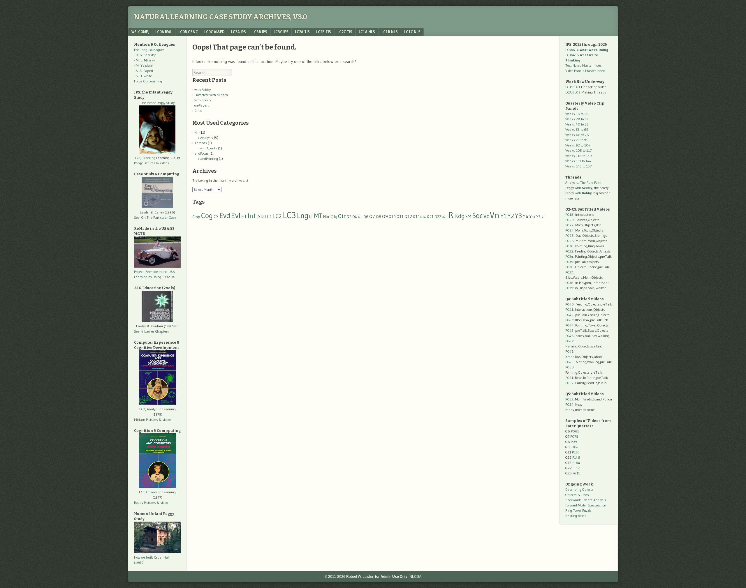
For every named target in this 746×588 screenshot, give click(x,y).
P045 (569, 330)
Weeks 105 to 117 (578, 150)
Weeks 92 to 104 (577, 145)
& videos (162, 163)
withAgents (208, 148)
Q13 (416, 216)
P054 (569, 404)
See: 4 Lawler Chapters (151, 331)
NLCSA (415, 577)
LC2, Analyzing (150, 409)
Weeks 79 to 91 (576, 140)
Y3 (518, 216)
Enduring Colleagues (149, 49)
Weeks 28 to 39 (576, 119)
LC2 (277, 216)
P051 (569, 377)
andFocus (201, 153)
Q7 (372, 216)
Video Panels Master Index (585, 70)
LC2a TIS (302, 31)
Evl (235, 215)
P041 (569, 309)
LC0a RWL (163, 31)
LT (311, 216)
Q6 (365, 216)
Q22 (437, 216)
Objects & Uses (577, 494)
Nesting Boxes (575, 515)
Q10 (392, 217)
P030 (569, 246)
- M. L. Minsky (144, 60)
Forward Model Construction (585, 505)
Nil (196, 132)
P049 (569, 362)
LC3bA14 (586, 49)
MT (318, 216)
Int (252, 215)
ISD (260, 216)
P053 (569, 399)
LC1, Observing (150, 492)
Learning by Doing (147, 277)
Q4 (354, 217)
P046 (569, 335)
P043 (569, 320)
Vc (486, 216)
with (583, 188)
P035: (570, 261)
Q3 (348, 216)
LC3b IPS (259, 31)
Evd (224, 215)
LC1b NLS (389, 31)
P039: (569, 288)
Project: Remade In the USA (154, 271)
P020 (569, 220)
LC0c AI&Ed (214, 31)
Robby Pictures (145, 502)
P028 (569, 241)
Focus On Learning (148, 81)
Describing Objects (579, 489)
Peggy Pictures (144, 163)
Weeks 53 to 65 (576, 129)
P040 (569, 304)
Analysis (206, 137)
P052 (569, 383)
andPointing (209, 158)
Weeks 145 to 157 (578, 166)
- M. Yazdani (143, 65)
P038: (569, 282)
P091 (575, 441)
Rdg (459, 216)
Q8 (378, 216)
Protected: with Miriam (211, 95)
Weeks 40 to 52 (577, 124)
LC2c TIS (344, 31)
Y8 (543, 217)
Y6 (532, 216)
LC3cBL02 (572, 92)
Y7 (538, 216)
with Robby (202, 89)
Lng (302, 215)
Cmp (196, 216)
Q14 (423, 217)
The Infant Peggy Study (157, 102)
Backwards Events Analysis (585, 500)
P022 (569, 225)
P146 (576, 457)
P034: (569, 256)
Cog (207, 215)
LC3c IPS (281, 31)
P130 (576, 452)
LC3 (289, 215)
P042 (569, 314)
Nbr (326, 216)
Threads (200, 143)
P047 (569, 341)
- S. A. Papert (143, 70)
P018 (569, 214)
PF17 (576, 468)
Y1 (503, 216)
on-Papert (201, 105)
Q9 (385, 216)
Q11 (400, 216)
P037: (569, 272)
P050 (569, 367)
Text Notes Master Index (583, 65)
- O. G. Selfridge (145, 55)
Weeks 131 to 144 (578, 161)
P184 (576, 462)
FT (244, 216)
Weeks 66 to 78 (577, 135)
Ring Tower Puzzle (578, 510)
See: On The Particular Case (155, 217)
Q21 (430, 216)
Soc (477, 215)
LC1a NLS (367, 31)
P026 (569, 235)
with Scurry (202, 100)
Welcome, (140, 31)
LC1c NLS (412, 31)
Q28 (444, 217)
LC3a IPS (238, 31)
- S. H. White (143, 76)
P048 (569, 351)
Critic (198, 110)
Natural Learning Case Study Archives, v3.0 (220, 17)
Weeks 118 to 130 (578, 155)
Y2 (510, 216)
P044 (569, 325)
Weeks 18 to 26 (577, 114)
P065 (575, 431)
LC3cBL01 (572, 87)
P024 (569, 230)
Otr (342, 216)
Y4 (525, 216)
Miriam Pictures (146, 419)
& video (162, 502)
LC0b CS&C (188, 31)
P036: (569, 267)
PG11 (576, 473)
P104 (574, 447)
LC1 (268, 216)
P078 (574, 436)
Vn (494, 215)
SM (468, 216)
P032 (569, 251)
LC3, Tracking (145, 158)
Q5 (360, 217)
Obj (333, 216)
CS (216, 216)
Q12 (408, 216)
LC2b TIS (323, 31)
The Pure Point (590, 182)
